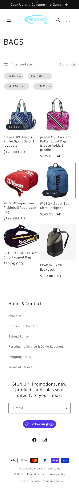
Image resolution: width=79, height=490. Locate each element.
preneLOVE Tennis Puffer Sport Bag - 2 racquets (19, 141)
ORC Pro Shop (36, 468)
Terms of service (30, 480)
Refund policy (35, 474)
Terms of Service (20, 367)
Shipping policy (53, 480)
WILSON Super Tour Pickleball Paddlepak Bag (20, 207)
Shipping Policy (20, 356)
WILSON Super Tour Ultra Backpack (55, 205)
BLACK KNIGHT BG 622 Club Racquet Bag (21, 255)
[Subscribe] (65, 408)
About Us (14, 316)
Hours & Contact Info (23, 326)
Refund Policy (18, 336)
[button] (9, 20)
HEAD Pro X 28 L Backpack (52, 267)
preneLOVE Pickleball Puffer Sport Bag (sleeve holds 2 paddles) (57, 143)
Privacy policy (57, 474)
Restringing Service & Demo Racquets (36, 346)
